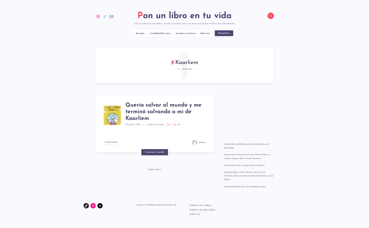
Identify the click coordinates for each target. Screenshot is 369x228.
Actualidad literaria (160, 33)
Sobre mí (205, 33)
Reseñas (140, 33)
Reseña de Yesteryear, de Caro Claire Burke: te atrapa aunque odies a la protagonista (247, 156)
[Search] (271, 16)
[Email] (111, 16)
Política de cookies (200, 205)
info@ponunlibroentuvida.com (162, 205)
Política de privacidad (202, 209)
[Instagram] (98, 16)
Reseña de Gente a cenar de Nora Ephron (244, 165)
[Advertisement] (249, 115)
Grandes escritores (186, 33)
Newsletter (224, 33)
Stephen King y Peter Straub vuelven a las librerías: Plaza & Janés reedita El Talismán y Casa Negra (248, 176)
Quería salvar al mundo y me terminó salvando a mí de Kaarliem (163, 111)
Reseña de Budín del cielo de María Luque (245, 186)
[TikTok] (105, 16)
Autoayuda (112, 142)
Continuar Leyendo (154, 152)
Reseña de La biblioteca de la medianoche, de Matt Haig (246, 146)
